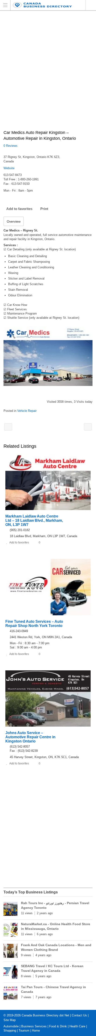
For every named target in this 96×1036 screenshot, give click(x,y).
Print (44, 209)
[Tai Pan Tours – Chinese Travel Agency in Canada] (10, 994)
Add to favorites (19, 209)
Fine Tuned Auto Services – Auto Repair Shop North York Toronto (34, 624)
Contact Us (79, 1015)
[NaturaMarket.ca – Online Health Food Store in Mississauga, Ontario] (10, 931)
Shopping (9, 1030)
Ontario (91, 5)
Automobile (11, 1026)
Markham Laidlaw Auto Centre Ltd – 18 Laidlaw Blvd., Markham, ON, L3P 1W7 (34, 520)
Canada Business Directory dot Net (45, 1015)
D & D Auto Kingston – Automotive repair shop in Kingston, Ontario (8, 426)
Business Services (34, 1026)
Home (36, 1030)
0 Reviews (10, 145)
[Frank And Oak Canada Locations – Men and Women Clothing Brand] (10, 952)
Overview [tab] (14, 221)
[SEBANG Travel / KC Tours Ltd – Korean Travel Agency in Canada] (10, 973)
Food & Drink (58, 1026)
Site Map (9, 1020)
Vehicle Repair (27, 411)
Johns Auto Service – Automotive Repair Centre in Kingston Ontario (30, 737)
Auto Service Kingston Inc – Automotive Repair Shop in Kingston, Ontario (88, 426)
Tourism (24, 1030)
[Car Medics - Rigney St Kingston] (48, 356)
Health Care (77, 1026)
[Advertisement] (48, 73)
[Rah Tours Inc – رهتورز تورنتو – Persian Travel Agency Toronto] (10, 910)
